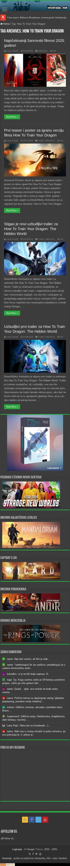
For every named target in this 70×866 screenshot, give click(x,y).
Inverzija (6, 858)
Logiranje (17, 849)
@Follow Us (9, 832)
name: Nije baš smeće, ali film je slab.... (29, 659)
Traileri (41, 140)
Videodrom (43, 51)
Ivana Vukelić (12, 51)
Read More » (12, 117)
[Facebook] (32, 820)
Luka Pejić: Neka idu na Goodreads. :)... (28, 725)
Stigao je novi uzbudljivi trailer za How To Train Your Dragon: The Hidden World (31, 229)
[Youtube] (45, 820)
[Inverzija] (35, 6)
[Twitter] (38, 820)
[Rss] (25, 820)
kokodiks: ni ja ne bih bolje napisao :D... (28, 674)
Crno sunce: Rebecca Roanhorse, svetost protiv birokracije (36, 17)
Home (6, 23)
